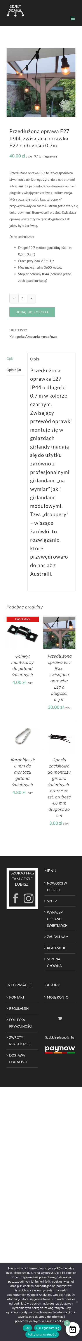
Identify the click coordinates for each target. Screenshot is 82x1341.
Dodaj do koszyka (32, 312)
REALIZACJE (56, 948)
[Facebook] (16, 898)
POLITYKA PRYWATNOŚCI (20, 1023)
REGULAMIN (19, 1008)
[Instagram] (28, 898)
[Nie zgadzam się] (76, 1302)
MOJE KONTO (57, 997)
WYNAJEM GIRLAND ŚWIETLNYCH (57, 918)
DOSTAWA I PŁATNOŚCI (18, 1058)
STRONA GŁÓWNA (54, 962)
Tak (27, 1328)
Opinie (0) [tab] (14, 370)
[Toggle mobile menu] (73, 18)
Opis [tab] (10, 358)
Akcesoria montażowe (41, 336)
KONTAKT (16, 997)
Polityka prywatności (42, 1334)
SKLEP (52, 901)
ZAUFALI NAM (57, 937)
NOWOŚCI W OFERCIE (57, 886)
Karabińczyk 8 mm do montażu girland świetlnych (23, 772)
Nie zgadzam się (47, 1328)
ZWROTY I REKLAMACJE (19, 1040)
